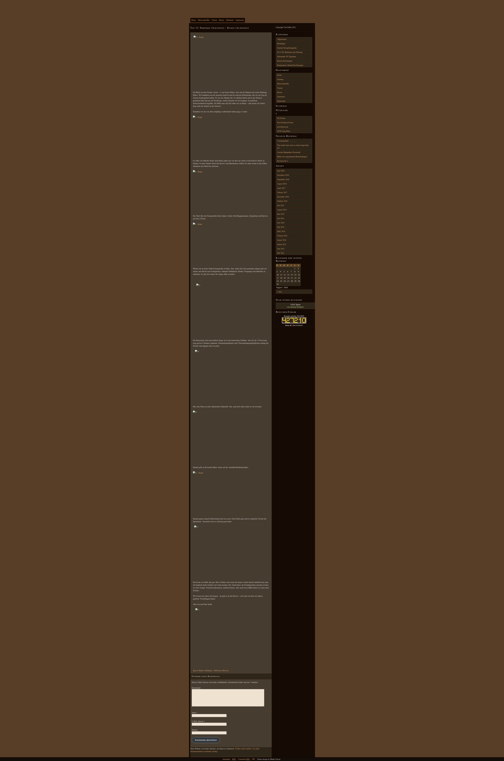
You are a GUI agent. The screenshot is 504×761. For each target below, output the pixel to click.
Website (195, 730)
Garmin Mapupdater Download (288, 152)
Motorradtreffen (204, 20)
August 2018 (282, 183)
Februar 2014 (282, 235)
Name (195, 712)
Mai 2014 (280, 227)
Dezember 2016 (283, 196)
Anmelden (226, 759)
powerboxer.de (282, 127)
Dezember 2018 (283, 175)
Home (193, 20)
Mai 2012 (280, 253)
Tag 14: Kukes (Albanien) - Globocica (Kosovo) (211, 670)
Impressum (240, 20)
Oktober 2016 (282, 201)
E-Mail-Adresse (198, 721)
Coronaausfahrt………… (286, 141)
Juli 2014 (280, 218)
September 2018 (283, 179)
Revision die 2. (282, 161)
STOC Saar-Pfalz (283, 131)
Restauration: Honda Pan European (290, 65)
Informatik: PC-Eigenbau (286, 56)
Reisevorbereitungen (284, 61)
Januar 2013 (281, 244)
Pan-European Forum (285, 122)
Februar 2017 (282, 192)
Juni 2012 (280, 248)
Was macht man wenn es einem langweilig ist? (293, 146)
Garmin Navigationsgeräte (287, 48)
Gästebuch (230, 20)
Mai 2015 (280, 214)
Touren (214, 20)
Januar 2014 (281, 240)
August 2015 (282, 209)
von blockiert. (295, 305)
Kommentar (196, 688)
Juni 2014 (280, 222)
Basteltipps (281, 43)
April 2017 (281, 188)
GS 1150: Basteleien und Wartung (289, 52)
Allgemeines (281, 39)
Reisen (221, 20)
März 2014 (281, 231)
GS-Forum (281, 118)
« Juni (279, 291)
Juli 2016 (280, 205)
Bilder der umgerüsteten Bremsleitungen (292, 156)
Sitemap (280, 79)
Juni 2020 (280, 170)
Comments (244, 759)
